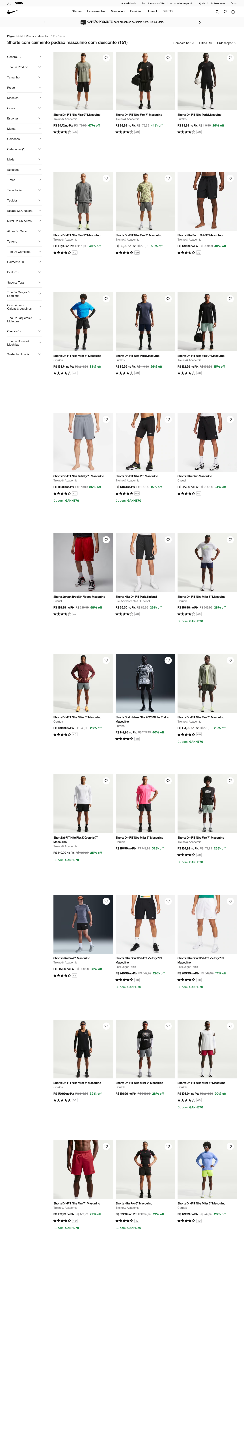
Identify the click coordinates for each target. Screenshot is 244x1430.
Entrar (234, 3)
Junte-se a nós (218, 3)
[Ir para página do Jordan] (9, 3)
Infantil (152, 11)
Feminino (136, 11)
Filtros (203, 43)
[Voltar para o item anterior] (44, 22)
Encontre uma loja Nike (153, 3)
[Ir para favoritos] (225, 11)
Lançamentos (96, 11)
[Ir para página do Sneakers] (19, 3)
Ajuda (202, 3)
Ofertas (76, 11)
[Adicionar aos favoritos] (106, 58)
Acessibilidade (128, 3)
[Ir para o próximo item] (199, 22)
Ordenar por (224, 43)
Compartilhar (181, 43)
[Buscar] (217, 11)
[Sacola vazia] (233, 11)
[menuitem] (76, 11)
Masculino (117, 11)
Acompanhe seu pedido (181, 3)
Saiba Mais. (157, 21)
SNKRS (167, 11)
